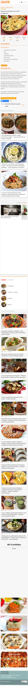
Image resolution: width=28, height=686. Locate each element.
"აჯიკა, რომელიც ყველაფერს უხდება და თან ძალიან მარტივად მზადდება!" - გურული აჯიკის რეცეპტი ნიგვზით (13, 514)
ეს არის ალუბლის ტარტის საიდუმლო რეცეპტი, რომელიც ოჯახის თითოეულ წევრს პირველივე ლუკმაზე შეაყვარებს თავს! (13, 443)
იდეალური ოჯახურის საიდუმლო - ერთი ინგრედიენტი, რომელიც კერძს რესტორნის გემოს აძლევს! (13, 332)
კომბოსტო (12, 103)
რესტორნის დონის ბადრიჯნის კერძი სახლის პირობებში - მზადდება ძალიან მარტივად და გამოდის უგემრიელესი (13, 420)
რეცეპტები (14, 611)
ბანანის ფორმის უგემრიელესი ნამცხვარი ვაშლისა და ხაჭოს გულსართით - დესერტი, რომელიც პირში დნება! (13, 466)
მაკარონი (18, 103)
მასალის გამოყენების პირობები (8, 677)
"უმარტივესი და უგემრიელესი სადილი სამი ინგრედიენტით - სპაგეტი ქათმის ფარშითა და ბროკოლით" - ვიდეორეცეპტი (14, 537)
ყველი (6, 106)
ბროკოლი (7, 103)
